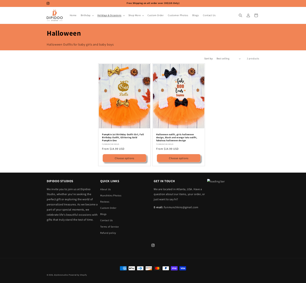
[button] (87, 15)
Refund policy (108, 232)
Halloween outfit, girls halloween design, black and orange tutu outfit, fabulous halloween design (176, 137)
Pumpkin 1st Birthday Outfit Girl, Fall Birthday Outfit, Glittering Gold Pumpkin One (123, 137)
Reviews (104, 201)
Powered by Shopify (78, 275)
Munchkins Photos (110, 195)
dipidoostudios (61, 275)
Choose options (124, 158)
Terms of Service (109, 226)
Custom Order (108, 207)
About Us (105, 189)
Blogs (103, 214)
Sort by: (208, 58)
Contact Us (106, 220)
